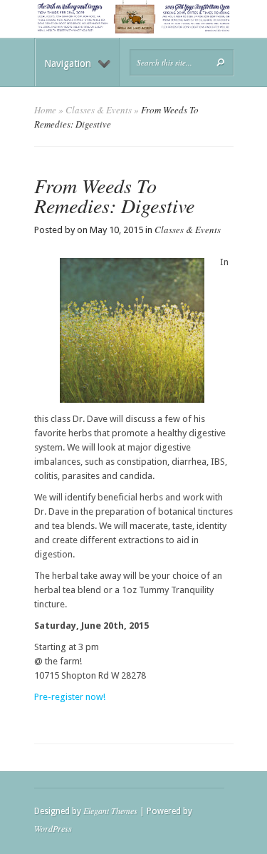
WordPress (53, 828)
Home (45, 109)
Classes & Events (99, 109)
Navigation (67, 63)
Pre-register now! (69, 696)
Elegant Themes (110, 810)
